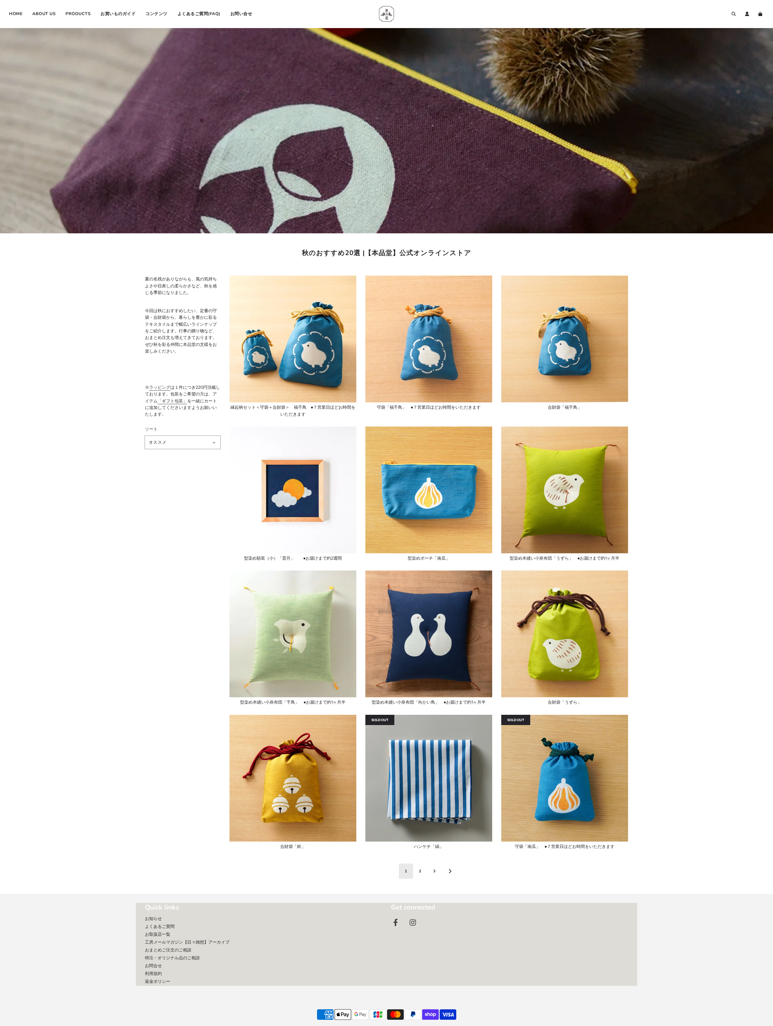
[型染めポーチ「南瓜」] (428, 490)
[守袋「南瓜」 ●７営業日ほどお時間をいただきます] (564, 778)
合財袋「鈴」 (293, 846)
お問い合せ (241, 14)
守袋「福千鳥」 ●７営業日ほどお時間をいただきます (429, 407)
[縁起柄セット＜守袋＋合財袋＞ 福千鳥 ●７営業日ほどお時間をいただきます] (292, 339)
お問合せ (153, 965)
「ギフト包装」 (172, 401)
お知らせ (153, 918)
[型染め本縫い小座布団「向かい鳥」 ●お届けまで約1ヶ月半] (428, 634)
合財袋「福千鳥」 (565, 407)
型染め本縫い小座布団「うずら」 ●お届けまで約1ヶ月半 (564, 558)
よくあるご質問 (160, 926)
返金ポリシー (157, 981)
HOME (15, 14)
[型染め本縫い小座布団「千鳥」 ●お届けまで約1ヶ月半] (292, 634)
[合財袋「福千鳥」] (564, 339)
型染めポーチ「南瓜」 (429, 558)
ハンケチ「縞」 (429, 846)
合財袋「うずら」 (565, 702)
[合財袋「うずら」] (564, 634)
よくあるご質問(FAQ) (199, 14)
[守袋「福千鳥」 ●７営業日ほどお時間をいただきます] (428, 339)
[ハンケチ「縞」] (428, 778)
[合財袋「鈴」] (292, 778)
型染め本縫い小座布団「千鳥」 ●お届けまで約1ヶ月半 (292, 702)
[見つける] (733, 14)
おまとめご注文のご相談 (168, 950)
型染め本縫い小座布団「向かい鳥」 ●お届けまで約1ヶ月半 (429, 702)
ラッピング (159, 387)
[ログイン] (747, 14)
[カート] (761, 14)
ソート (151, 429)
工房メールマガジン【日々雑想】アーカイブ (187, 942)
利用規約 (153, 973)
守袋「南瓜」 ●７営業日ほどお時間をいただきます (564, 846)
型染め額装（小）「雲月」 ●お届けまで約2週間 (293, 558)
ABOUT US (44, 14)
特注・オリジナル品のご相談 (172, 957)
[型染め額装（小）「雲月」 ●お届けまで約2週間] (292, 490)
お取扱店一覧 (157, 934)
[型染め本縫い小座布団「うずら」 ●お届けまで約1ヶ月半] (564, 490)
